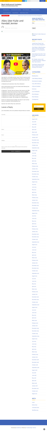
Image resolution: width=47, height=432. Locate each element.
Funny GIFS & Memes (36, 83)
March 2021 (34, 289)
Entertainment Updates (16, 9)
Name (2, 129)
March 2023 (34, 226)
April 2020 (34, 317)
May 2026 (34, 126)
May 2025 (34, 158)
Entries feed (34, 404)
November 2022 (35, 236)
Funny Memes (15, 12)
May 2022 (34, 252)
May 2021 (34, 283)
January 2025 (35, 168)
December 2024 (35, 171)
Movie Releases (26, 9)
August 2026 (34, 119)
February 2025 (35, 166)
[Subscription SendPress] (39, 26)
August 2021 (34, 276)
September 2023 (35, 210)
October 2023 (35, 208)
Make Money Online (24, 12)
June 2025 (34, 155)
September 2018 (35, 367)
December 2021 (35, 265)
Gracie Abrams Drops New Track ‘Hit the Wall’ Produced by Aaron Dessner (38, 55)
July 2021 (34, 278)
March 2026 (34, 132)
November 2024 (35, 174)
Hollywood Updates (35, 9)
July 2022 (34, 247)
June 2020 (34, 312)
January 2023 (35, 231)
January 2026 (35, 137)
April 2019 (34, 349)
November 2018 (35, 362)
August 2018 (34, 370)
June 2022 (34, 249)
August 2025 (34, 150)
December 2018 (35, 359)
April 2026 (34, 129)
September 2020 (35, 304)
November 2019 (35, 330)
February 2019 (35, 354)
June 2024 (34, 187)
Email (2, 134)
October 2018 (35, 364)
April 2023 (34, 223)
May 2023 (34, 221)
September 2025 (35, 147)
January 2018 (35, 385)
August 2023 (34, 213)
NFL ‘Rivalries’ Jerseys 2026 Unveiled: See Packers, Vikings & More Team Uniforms (38, 60)
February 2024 (35, 197)
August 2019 (34, 338)
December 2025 (35, 140)
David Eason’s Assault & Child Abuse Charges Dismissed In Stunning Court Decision (38, 66)
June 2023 (34, 218)
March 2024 (34, 194)
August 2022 (34, 244)
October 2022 (35, 239)
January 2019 (35, 357)
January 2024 (35, 200)
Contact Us (7, 0)
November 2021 (35, 268)
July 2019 (34, 341)
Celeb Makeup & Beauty (37, 78)
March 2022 (34, 257)
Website (3, 140)
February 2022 (35, 260)
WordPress (18, 427)
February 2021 (35, 291)
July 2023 (34, 215)
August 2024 (34, 181)
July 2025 (34, 153)
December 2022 (35, 234)
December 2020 (35, 296)
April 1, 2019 (8, 28)
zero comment (14, 28)
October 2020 (35, 302)
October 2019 (35, 333)
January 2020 (35, 325)
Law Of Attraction (7, 12)
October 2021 (35, 270)
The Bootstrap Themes (31, 427)
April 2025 (34, 160)
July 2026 (34, 121)
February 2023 (35, 228)
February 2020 (35, 323)
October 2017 (35, 391)
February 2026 (35, 134)
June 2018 (34, 375)
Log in (33, 402)
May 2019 (34, 346)
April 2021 (34, 286)
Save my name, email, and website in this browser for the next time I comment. (14, 147)
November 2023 (35, 205)
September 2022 (35, 242)
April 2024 (34, 192)
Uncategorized (35, 99)
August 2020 (34, 307)
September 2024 (35, 179)
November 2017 (35, 388)
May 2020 (34, 315)
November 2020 (35, 299)
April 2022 (34, 255)
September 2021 (35, 273)
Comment (3, 114)
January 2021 (34, 294)
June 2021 (34, 281)
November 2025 (35, 142)
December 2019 (35, 328)
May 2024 (34, 189)
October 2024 (35, 176)
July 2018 (34, 372)
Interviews (34, 88)
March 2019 (34, 351)
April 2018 (34, 380)
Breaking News (6, 9)
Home (3, 0)
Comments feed (35, 407)
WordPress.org (35, 410)
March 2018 (34, 383)
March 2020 (34, 320)
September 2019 (35, 336)
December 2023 (35, 202)
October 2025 (35, 145)
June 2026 (34, 124)
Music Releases (35, 96)
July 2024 (34, 184)
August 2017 (34, 393)
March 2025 (34, 163)
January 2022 (35, 262)
